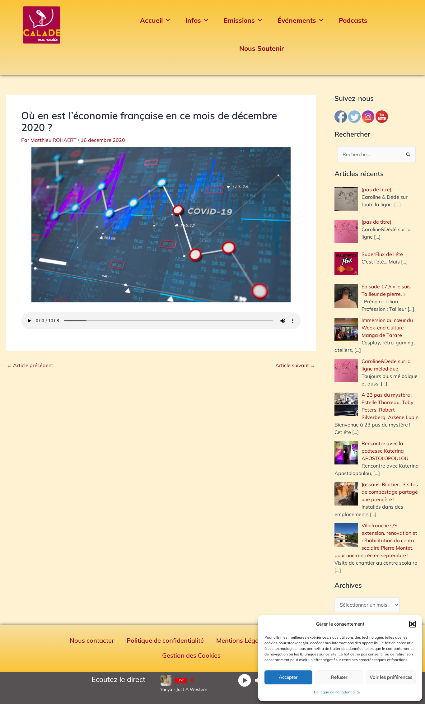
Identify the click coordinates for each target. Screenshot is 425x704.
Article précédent (30, 365)
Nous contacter (92, 640)
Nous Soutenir (261, 48)
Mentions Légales (241, 640)
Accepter (288, 677)
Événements (297, 20)
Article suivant (295, 365)
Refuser (339, 677)
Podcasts (353, 20)
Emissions (239, 20)
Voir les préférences (391, 677)
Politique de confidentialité (337, 692)
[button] (412, 624)
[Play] (244, 680)
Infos (193, 20)
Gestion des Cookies (191, 655)
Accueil (151, 20)
